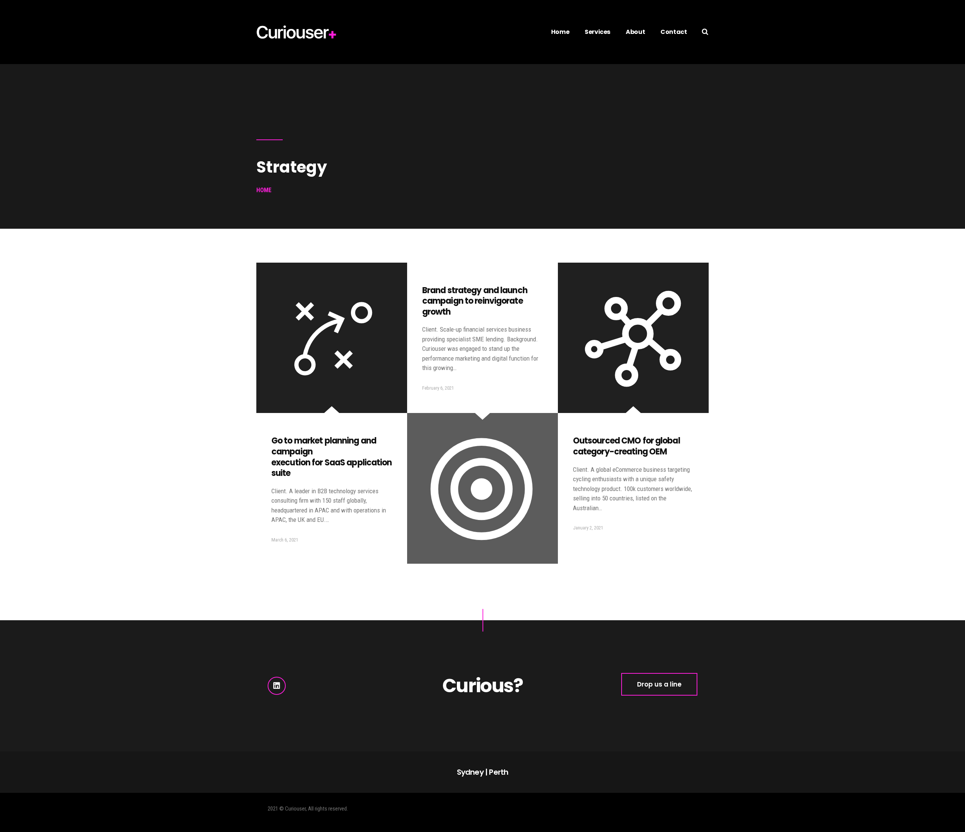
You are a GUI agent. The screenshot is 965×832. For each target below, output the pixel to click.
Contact (673, 32)
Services (597, 32)
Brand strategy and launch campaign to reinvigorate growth (474, 301)
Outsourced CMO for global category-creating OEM (626, 446)
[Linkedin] (277, 686)
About (635, 32)
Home (560, 32)
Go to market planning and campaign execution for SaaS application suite (331, 457)
